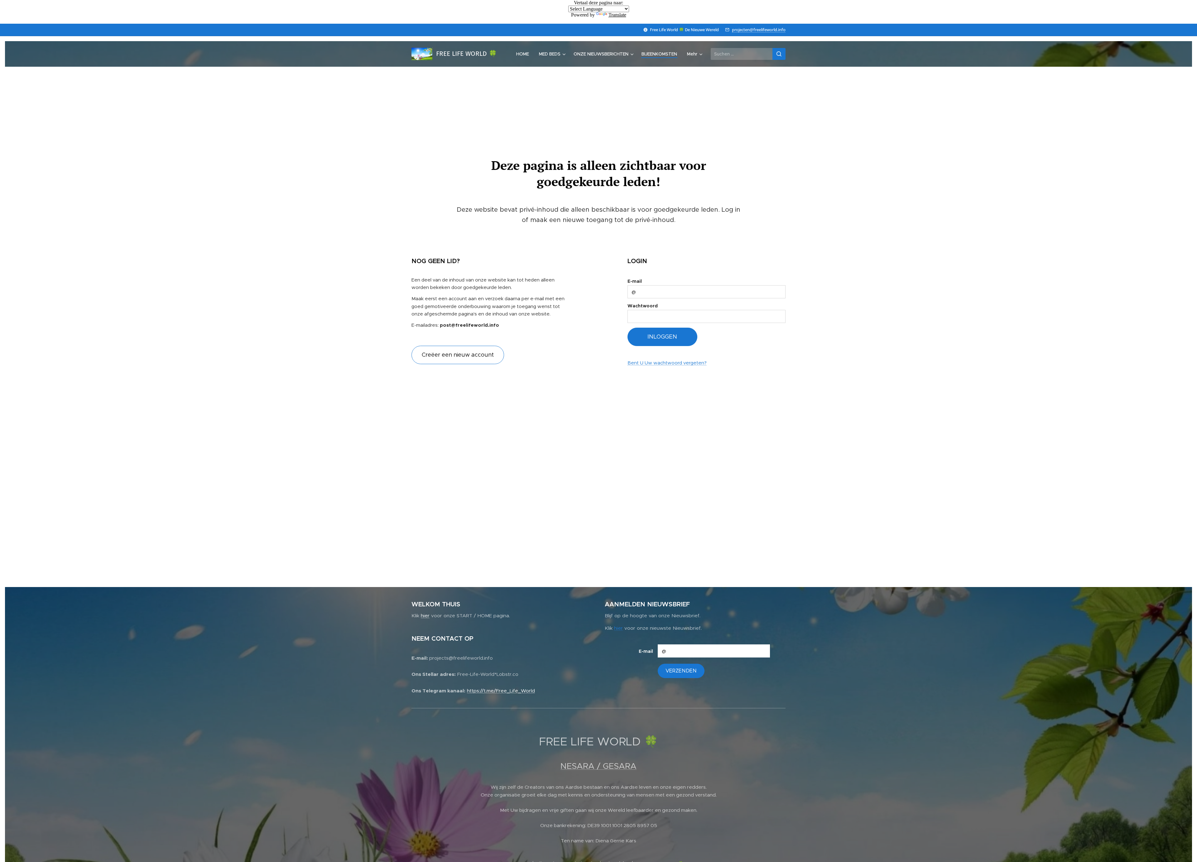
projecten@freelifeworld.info (759, 29)
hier (425, 616)
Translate (617, 14)
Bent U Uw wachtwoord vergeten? (667, 363)
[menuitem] (524, 54)
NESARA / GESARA (598, 766)
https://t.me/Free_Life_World (501, 691)
